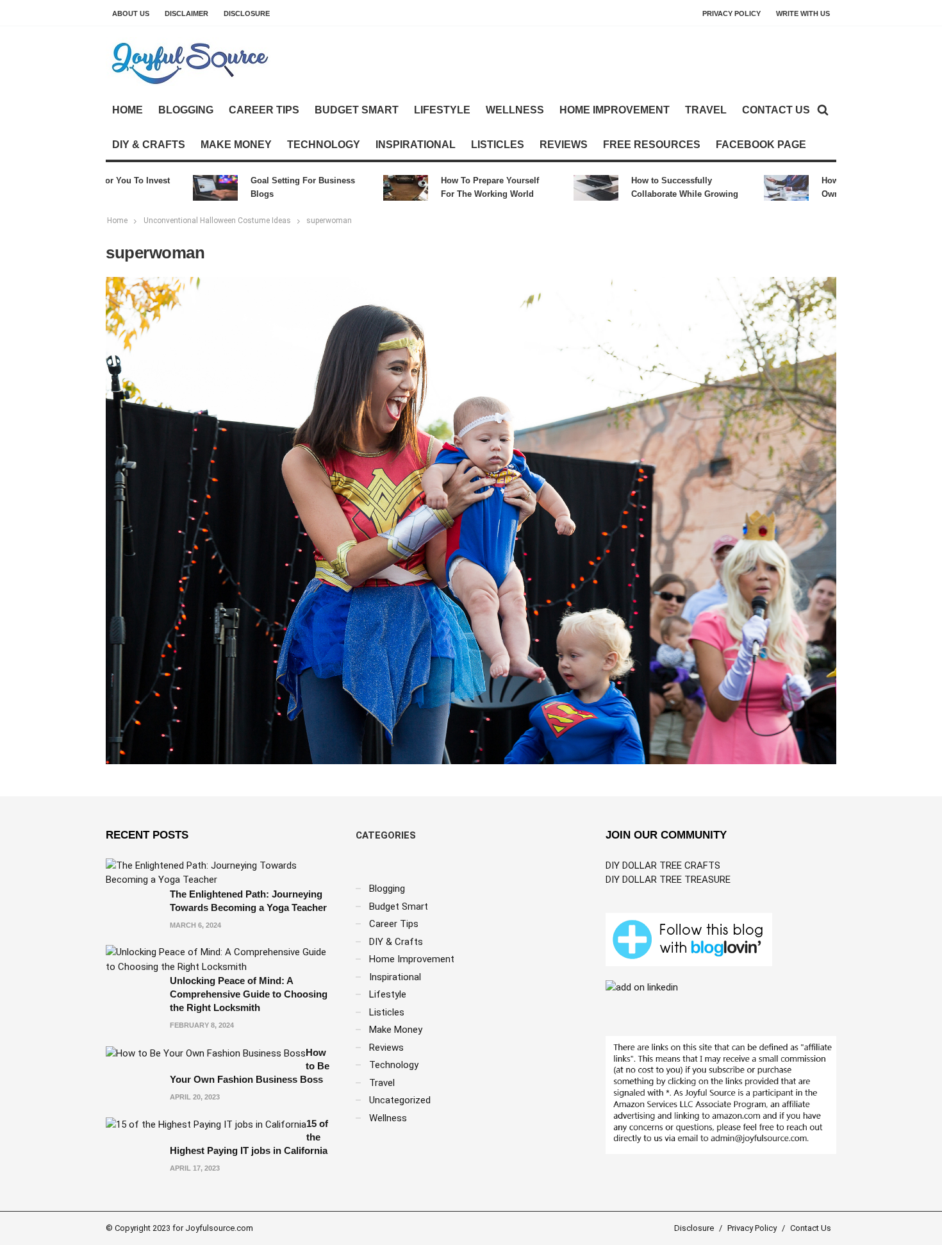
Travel (706, 109)
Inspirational (416, 144)
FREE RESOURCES (651, 144)
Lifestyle (442, 109)
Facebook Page (761, 144)
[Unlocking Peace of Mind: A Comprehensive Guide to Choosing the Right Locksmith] (221, 959)
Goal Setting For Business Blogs (281, 187)
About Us (130, 13)
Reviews (564, 144)
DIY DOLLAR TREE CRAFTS (663, 865)
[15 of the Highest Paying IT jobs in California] (206, 1124)
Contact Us (776, 109)
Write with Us (803, 13)
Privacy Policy (731, 13)
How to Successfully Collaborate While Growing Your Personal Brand (662, 188)
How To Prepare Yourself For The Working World (468, 187)
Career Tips (264, 109)
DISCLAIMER (186, 13)
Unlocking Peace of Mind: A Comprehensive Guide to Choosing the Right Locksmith (248, 994)
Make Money (236, 144)
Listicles (497, 144)
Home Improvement (614, 109)
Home (127, 109)
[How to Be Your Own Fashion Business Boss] (206, 1052)
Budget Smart (357, 109)
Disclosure (247, 13)
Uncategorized (400, 1100)
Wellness (515, 109)
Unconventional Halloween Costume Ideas (217, 220)
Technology (323, 144)
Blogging (185, 109)
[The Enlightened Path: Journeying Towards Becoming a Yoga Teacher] (221, 872)
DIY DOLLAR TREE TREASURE (668, 879)
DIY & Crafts (148, 144)
